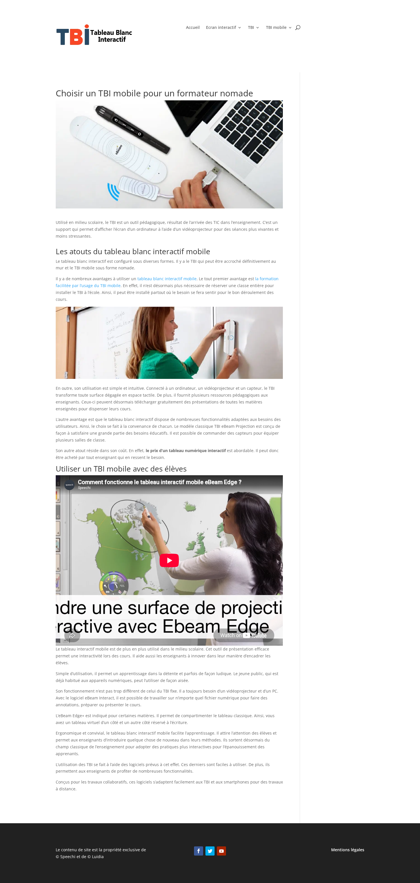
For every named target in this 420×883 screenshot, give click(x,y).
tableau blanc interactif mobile (167, 278)
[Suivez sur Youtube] (221, 851)
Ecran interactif (221, 27)
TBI (251, 27)
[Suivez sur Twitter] (210, 851)
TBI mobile (276, 27)
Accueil (193, 27)
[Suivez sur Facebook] (198, 851)
